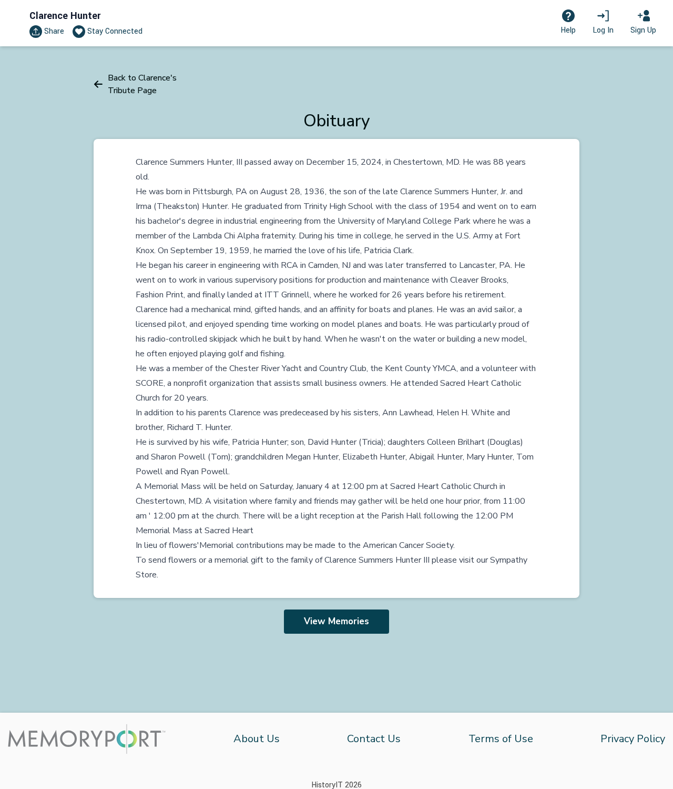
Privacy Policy (632, 739)
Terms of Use (500, 739)
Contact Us (374, 739)
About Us (256, 739)
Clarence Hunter (64, 16)
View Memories (336, 621)
